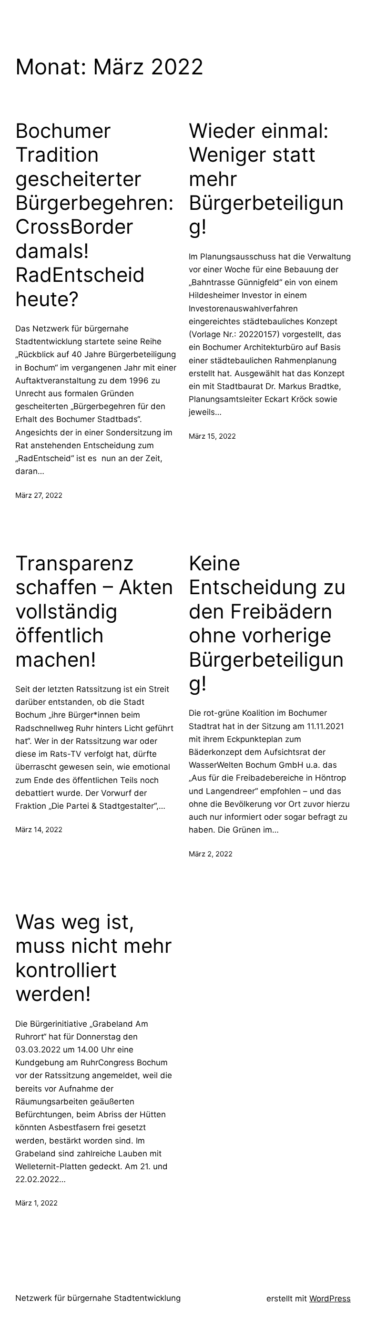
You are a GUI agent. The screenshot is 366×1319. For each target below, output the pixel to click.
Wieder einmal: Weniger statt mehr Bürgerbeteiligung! (266, 179)
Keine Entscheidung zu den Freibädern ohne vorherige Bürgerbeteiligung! (267, 623)
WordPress (330, 1298)
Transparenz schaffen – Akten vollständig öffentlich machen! (94, 611)
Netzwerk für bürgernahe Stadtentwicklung (98, 1298)
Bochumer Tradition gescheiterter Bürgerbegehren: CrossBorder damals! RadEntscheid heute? (94, 215)
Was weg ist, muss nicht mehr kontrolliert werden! (93, 958)
